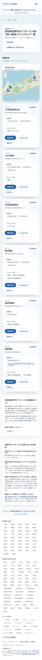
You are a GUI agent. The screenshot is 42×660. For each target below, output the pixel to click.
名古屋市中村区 (18, 595)
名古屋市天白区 (20, 591)
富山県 (5, 534)
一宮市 (35, 562)
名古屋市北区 (19, 588)
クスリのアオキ (7, 623)
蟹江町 (36, 568)
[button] (34, 77)
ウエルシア (25, 619)
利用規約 (32, 642)
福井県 (20, 534)
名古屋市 (36, 585)
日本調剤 (18, 633)
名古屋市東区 (7, 598)
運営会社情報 (24, 642)
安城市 (28, 562)
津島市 (34, 578)
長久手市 (27, 585)
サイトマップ (20, 645)
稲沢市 (5, 565)
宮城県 (27, 524)
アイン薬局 (6, 619)
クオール (33, 619)
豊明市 (27, 582)
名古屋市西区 (29, 595)
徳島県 (5, 547)
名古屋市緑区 (29, 598)
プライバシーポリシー (8, 645)
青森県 (12, 524)
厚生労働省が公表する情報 (28, 654)
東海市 (5, 582)
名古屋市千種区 (8, 591)
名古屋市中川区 (31, 591)
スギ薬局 (24, 626)
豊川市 (34, 582)
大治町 (34, 565)
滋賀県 (34, 537)
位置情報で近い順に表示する (15, 47)
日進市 (24, 605)
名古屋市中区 (7, 595)
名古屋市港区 (7, 601)
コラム (4, 642)
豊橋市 (12, 585)
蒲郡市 (5, 572)
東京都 (20, 531)
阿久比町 (13, 562)
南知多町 (27, 608)
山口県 (34, 544)
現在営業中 (10, 42)
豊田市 (5, 585)
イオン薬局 (15, 619)
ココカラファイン (29, 623)
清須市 (29, 572)
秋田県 (34, 524)
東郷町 (12, 582)
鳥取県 (5, 544)
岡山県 (20, 544)
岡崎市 (12, 568)
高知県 (27, 547)
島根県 (12, 544)
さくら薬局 (6, 626)
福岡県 (34, 547)
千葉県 (12, 531)
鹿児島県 (6, 554)
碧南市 (20, 608)
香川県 (12, 547)
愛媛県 (20, 547)
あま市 (21, 562)
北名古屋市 (21, 572)
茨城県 (20, 527)
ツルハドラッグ (7, 629)
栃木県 (27, 527)
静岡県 (12, 537)
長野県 (34, 534)
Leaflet (20, 100)
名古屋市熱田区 (8, 588)
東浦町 (5, 608)
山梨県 (27, 534)
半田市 (32, 605)
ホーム (4, 20)
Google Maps (23, 138)
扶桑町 (12, 608)
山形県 (5, 527)
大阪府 (12, 540)
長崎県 (12, 550)
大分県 (27, 550)
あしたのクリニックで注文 (21, 13)
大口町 (27, 565)
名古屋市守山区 (8, 605)
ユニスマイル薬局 (8, 633)
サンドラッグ (16, 626)
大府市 (5, 568)
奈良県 (27, 540)
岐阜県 (5, 537)
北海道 (5, 524)
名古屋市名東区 (29, 601)
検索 (36, 4)
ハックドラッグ (27, 629)
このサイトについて (13, 642)
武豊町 (5, 578)
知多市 (20, 578)
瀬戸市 (27, 575)
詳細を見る (10, 138)
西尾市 (17, 605)
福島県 (12, 527)
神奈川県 (27, 531)
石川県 (12, 534)
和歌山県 (35, 540)
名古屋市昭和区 (30, 588)
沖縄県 (14, 554)
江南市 (5, 575)
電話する (9, 143)
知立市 (27, 578)
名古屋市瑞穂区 (18, 598)
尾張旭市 (20, 568)
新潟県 (35, 531)
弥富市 (5, 611)
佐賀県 (5, 550)
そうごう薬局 (33, 626)
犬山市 (12, 565)
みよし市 (36, 608)
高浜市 (34, 575)
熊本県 (20, 550)
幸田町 (36, 572)
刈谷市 (12, 572)
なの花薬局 (17, 629)
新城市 (20, 575)
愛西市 (5, 562)
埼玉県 (5, 531)
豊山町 (20, 585)
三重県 (27, 537)
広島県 (27, 544)
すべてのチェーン (29, 633)
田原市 (12, 578)
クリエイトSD (18, 623)
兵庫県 (20, 540)
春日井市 (28, 568)
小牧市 (12, 575)
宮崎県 (34, 550)
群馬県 (34, 527)
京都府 (5, 540)
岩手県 (20, 524)
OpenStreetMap (28, 100)
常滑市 (20, 582)
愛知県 (9, 20)
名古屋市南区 (17, 601)
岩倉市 (20, 565)
